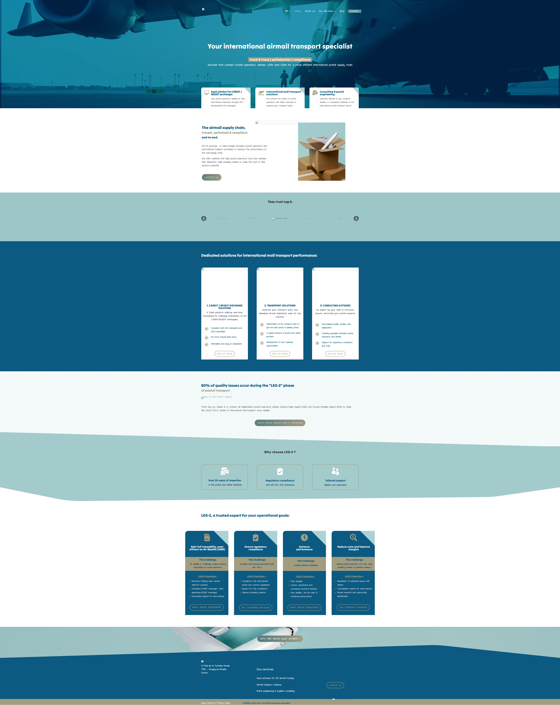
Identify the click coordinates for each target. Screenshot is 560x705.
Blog (342, 11)
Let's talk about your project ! (280, 638)
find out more (224, 354)
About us (310, 11)
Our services (326, 11)
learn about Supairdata (206, 607)
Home (298, 11)
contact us (211, 177)
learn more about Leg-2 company (280, 422)
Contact (354, 11)
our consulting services (256, 607)
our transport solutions (353, 607)
